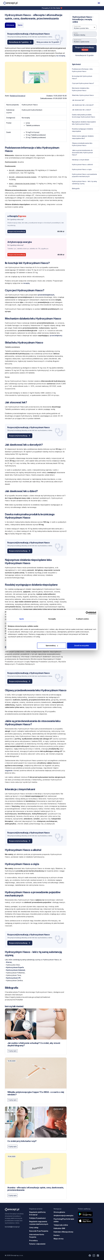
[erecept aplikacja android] (88, 1214)
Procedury (33, 1240)
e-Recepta (16, 216)
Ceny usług (33, 1228)
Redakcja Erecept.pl (17, 96)
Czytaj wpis (12, 1051)
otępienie (8, 770)
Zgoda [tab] (21, 619)
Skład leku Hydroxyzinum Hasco (83, 95)
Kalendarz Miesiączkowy (63, 1232)
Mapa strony (58, 1239)
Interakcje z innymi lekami (80, 160)
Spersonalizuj (50, 645)
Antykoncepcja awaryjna (19, 242)
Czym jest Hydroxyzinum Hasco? (83, 83)
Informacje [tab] (10, 25)
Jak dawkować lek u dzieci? (81, 110)
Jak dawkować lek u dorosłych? (83, 105)
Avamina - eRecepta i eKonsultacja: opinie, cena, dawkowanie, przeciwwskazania (35, 1188)
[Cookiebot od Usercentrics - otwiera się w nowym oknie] (87, 612)
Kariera (56, 1235)
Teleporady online (61, 1225)
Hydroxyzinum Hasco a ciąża (82, 169)
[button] (36, 1024)
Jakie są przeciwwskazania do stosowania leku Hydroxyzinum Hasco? (82, 152)
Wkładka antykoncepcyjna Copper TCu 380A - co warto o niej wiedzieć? (35, 1093)
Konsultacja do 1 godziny (19, 42)
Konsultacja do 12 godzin (84, 55)
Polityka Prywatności (37, 1218)
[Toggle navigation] (99, 3)
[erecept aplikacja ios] (88, 1220)
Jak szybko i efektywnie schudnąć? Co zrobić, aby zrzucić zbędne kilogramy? (33, 1044)
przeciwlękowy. (56, 335)
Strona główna (59, 1212)
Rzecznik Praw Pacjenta (38, 1231)
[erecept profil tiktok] (98, 1255)
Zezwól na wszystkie (81, 645)
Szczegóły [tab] (52, 619)
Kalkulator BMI (59, 1228)
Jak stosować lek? (78, 100)
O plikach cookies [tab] (82, 619)
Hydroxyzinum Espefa (15, 967)
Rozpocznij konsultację (16, 231)
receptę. (26, 283)
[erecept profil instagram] (94, 1255)
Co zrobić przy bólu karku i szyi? (22, 1141)
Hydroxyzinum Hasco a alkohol (82, 164)
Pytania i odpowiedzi (37, 1244)
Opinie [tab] (20, 25)
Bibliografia (76, 188)
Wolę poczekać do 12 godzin (47, 42)
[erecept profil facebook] (90, 1255)
